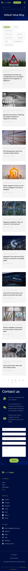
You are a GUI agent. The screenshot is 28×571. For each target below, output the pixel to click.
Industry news (9, 38)
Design (16, 27)
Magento (20, 38)
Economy (20, 34)
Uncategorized (17, 41)
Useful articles (9, 45)
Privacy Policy (22, 567)
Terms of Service (13, 569)
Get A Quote (17, 2)
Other (6, 41)
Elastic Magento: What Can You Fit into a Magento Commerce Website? (13, 187)
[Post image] (14, 59)
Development (9, 30)
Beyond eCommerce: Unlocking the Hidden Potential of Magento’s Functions (13, 116)
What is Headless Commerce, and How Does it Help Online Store (12, 329)
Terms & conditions (14, 558)
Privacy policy (14, 554)
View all (7, 27)
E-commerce (8, 34)
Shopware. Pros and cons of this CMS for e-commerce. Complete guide (13, 258)
